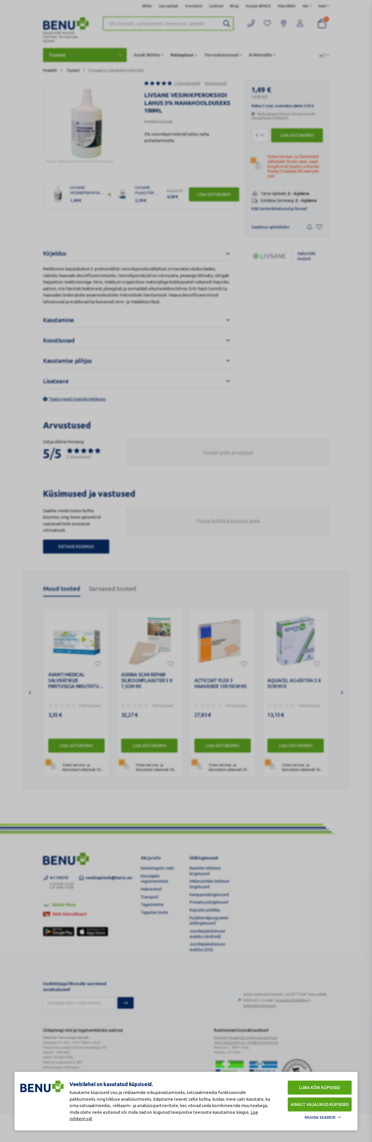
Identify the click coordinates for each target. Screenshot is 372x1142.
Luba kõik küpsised (319, 1087)
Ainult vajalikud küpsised (320, 1104)
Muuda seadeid (320, 1117)
